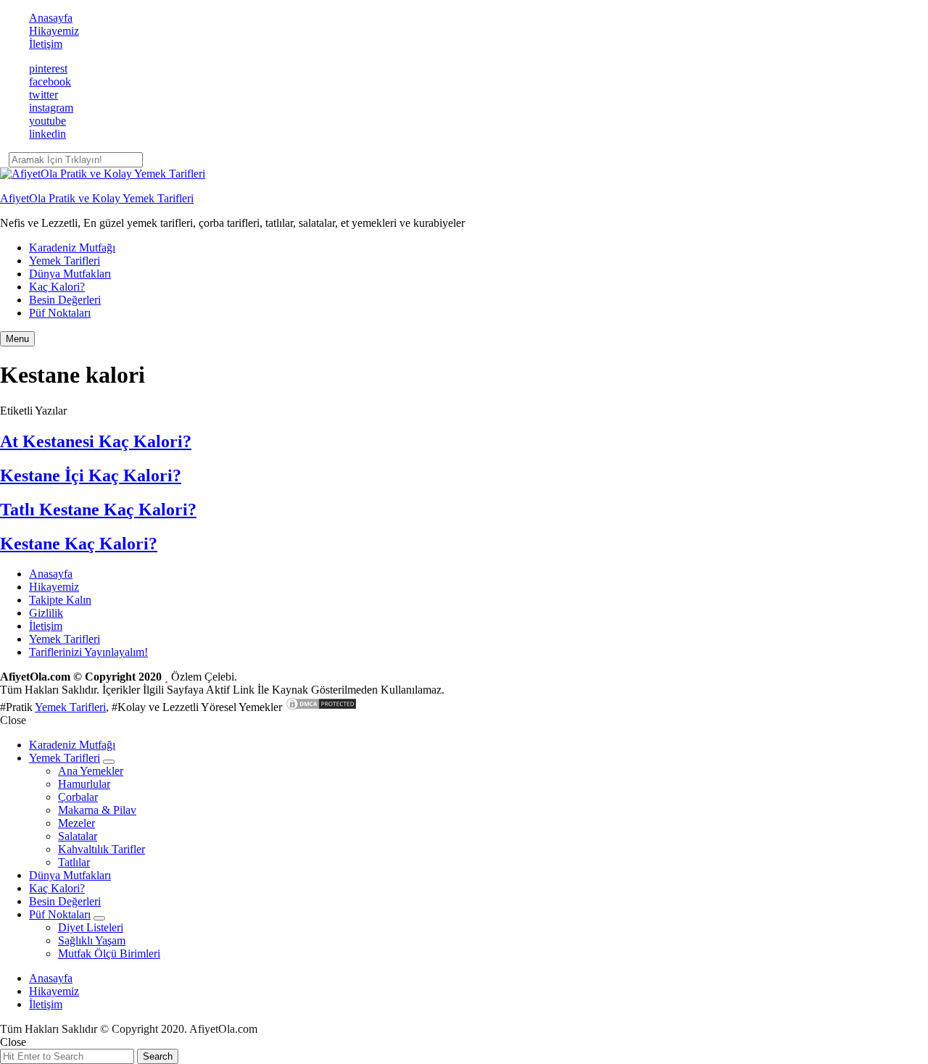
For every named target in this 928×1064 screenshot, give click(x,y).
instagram (51, 107)
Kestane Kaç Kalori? (78, 543)
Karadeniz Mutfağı (72, 247)
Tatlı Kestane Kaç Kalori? (98, 509)
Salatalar (77, 836)
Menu (17, 338)
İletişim (45, 44)
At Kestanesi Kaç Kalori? (95, 441)
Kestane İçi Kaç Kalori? (90, 475)
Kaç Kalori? (57, 286)
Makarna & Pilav (97, 810)
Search (158, 1056)
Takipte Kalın (60, 600)
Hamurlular (84, 784)
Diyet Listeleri (90, 927)
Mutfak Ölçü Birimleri (109, 953)
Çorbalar (78, 797)
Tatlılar (74, 862)
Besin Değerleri (65, 300)
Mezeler (76, 823)
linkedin (47, 134)
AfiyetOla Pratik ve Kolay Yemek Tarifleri (97, 198)
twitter (43, 94)
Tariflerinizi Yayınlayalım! (88, 652)
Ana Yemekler (90, 771)
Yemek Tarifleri (64, 260)
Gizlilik (46, 613)
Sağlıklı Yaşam (91, 940)
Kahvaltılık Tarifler (101, 849)
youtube (47, 121)
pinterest (48, 68)
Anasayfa (50, 18)
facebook (50, 81)
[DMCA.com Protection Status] (321, 707)
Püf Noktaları (60, 313)
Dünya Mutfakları (70, 273)
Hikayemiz (54, 31)
